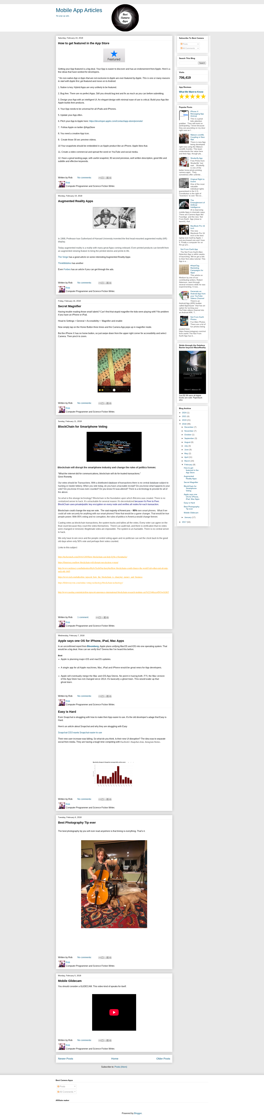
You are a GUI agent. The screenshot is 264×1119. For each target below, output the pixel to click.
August (187, 442)
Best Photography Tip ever (77, 822)
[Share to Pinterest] (110, 177)
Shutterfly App (196, 158)
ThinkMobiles (64, 263)
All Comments (188, 48)
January (188, 517)
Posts (185, 44)
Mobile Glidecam (70, 981)
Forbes (67, 269)
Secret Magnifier (69, 306)
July (186, 446)
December (189, 427)
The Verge (63, 257)
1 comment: (83, 617)
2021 (184, 416)
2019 (184, 420)
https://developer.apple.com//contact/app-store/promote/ (116, 121)
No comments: (84, 177)
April (186, 457)
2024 (184, 413)
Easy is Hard (67, 711)
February (188, 464)
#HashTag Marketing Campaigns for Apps (196, 269)
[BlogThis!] (102, 177)
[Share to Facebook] (107, 177)
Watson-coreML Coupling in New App (197, 137)
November (189, 431)
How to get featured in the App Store (83, 43)
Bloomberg (93, 646)
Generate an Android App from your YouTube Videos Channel (198, 294)
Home (114, 1058)
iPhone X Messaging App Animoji (197, 113)
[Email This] (99, 177)
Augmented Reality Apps (75, 201)
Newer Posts (65, 1058)
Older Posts (163, 1058)
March (187, 461)
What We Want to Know (191, 92)
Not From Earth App (189, 249)
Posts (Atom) (121, 1067)
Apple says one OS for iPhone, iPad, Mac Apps (91, 640)
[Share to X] (105, 177)
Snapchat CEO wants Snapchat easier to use (80, 732)
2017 (184, 522)
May (186, 453)
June (186, 449)
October (188, 435)
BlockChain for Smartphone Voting (82, 426)
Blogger (138, 1113)
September (189, 438)
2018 (184, 424)
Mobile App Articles (79, 10)
